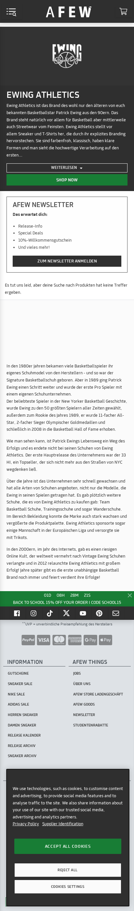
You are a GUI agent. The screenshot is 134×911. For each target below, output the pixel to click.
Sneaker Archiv (22, 756)
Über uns (81, 683)
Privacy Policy (26, 823)
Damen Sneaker (22, 725)
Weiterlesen (64, 167)
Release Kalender (24, 735)
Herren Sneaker (23, 714)
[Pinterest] (100, 613)
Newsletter (84, 714)
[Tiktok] (51, 613)
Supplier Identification (62, 823)
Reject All (68, 870)
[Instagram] (34, 613)
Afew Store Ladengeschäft (98, 694)
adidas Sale (18, 704)
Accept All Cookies (68, 846)
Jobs (77, 673)
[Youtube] (83, 613)
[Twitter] (67, 613)
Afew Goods (84, 704)
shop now (67, 179)
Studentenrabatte (90, 725)
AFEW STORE (68, 11)
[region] (67, 837)
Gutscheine (18, 673)
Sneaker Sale (20, 683)
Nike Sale (16, 694)
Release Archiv (21, 745)
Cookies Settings (67, 886)
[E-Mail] (116, 613)
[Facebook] (17, 613)
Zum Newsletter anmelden (67, 260)
